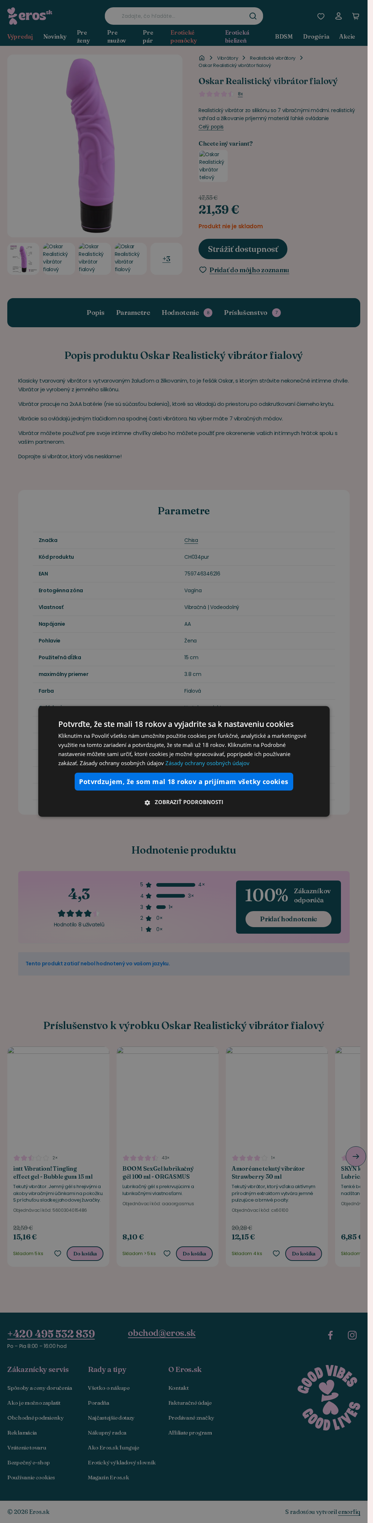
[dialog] (184, 761)
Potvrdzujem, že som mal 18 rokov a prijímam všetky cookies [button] (183, 781)
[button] (184, 802)
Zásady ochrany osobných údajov (207, 762)
